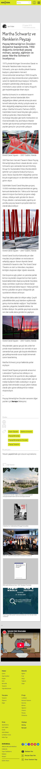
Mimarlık (4, 683)
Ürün (3, 722)
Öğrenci (4, 700)
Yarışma (5, 695)
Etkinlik (24, 671)
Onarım (24, 710)
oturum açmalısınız (28, 454)
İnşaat (3, 678)
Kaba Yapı (4, 737)
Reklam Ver (29, 751)
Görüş (24, 725)
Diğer (23, 683)
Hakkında (4, 749)
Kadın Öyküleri (13, 431)
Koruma (24, 703)
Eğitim (23, 673)
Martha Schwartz (26, 431)
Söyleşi (24, 722)
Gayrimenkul (5, 676)
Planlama (24, 715)
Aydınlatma (5, 725)
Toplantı (24, 681)
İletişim (4, 756)
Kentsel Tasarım (26, 700)
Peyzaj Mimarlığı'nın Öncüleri (18, 440)
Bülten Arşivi (5, 760)
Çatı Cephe (5, 727)
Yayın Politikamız (7, 751)
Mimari (24, 705)
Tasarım (4, 686)
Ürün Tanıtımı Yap (31, 759)
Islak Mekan (5, 732)
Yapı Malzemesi (6, 688)
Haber (4, 671)
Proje (23, 695)
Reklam (4, 754)
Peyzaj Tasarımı (14, 444)
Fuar (23, 676)
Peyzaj (23, 713)
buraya (15, 401)
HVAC (3, 730)
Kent (3, 681)
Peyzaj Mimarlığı (14, 436)
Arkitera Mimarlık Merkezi (9, 746)
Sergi (23, 678)
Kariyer (24, 728)
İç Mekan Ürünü (6, 735)
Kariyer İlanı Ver (30, 755)
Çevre (3, 673)
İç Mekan (24, 698)
